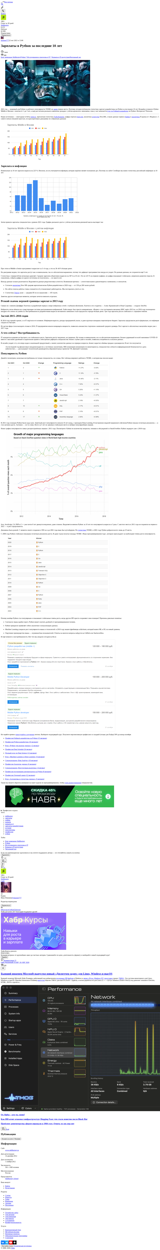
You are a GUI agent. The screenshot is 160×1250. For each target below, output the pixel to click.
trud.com (80, 117)
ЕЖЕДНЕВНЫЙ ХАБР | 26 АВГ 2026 (15, 962)
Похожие (17, 1139)
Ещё (7, 1129)
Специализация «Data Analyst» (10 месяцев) (21, 760)
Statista (127, 117)
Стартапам (9, 1238)
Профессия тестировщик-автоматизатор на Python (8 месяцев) (28, 772)
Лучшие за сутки (7, 1139)
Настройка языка (7, 1246)
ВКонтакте (5, 910)
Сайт (3, 881)
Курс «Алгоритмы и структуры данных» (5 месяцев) (24, 779)
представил (108, 978)
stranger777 (5, 40)
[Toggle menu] (2, 2)
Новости (8, 1197)
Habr (13, 1248)
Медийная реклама (12, 1232)
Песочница (9, 1205)
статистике (82, 530)
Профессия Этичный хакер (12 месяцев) (20, 775)
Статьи (7, 1195)
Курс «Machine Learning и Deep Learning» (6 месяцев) (25, 757)
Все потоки (8, 2)
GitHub (11, 910)
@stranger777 (16, 898)
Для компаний (10, 1216)
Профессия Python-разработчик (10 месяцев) (21, 742)
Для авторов (9, 1215)
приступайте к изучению (25, 734)
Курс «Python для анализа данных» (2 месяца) (22, 746)
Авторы (8, 1203)
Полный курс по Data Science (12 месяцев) (21, 753)
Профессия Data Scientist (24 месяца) (18, 749)
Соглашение (9, 1220)
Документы (9, 1218)
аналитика (135, 117)
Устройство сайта (11, 1213)
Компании (9, 1201)
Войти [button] (3, 14)
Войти (7, 1186)
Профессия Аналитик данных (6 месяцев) (20, 764)
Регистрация (10, 1188)
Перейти (4, 957)
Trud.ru (16, 293)
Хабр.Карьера (59, 117)
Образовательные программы (16, 1236)
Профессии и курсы (10, 810)
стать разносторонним (73, 783)
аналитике (17, 285)
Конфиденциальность (13, 1222)
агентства (95, 117)
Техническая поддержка (23, 1246)
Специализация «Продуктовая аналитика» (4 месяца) (25, 768)
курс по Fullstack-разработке (117, 111)
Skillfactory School (11, 1179)
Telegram (17, 910)
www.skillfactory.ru (12, 1150)
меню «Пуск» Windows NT (93, 978)
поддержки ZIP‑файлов (64, 978)
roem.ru (33, 117)
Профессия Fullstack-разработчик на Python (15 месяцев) (26, 738)
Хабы (7, 1199)
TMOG (121, 978)
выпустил (41, 980)
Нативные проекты (12, 1234)
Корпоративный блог (13, 1230)
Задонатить (5, 855)
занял (56, 109)
